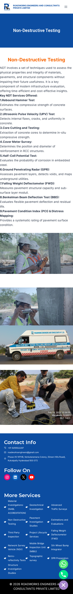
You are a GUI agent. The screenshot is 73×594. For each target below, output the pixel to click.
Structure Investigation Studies (15, 569)
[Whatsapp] (63, 564)
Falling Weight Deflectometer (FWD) (59, 534)
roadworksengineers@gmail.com (23, 452)
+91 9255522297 (16, 448)
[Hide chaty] (63, 585)
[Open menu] (66, 6)
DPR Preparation (59, 558)
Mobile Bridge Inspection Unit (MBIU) (38, 547)
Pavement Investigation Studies (36, 521)
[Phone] (63, 574)
